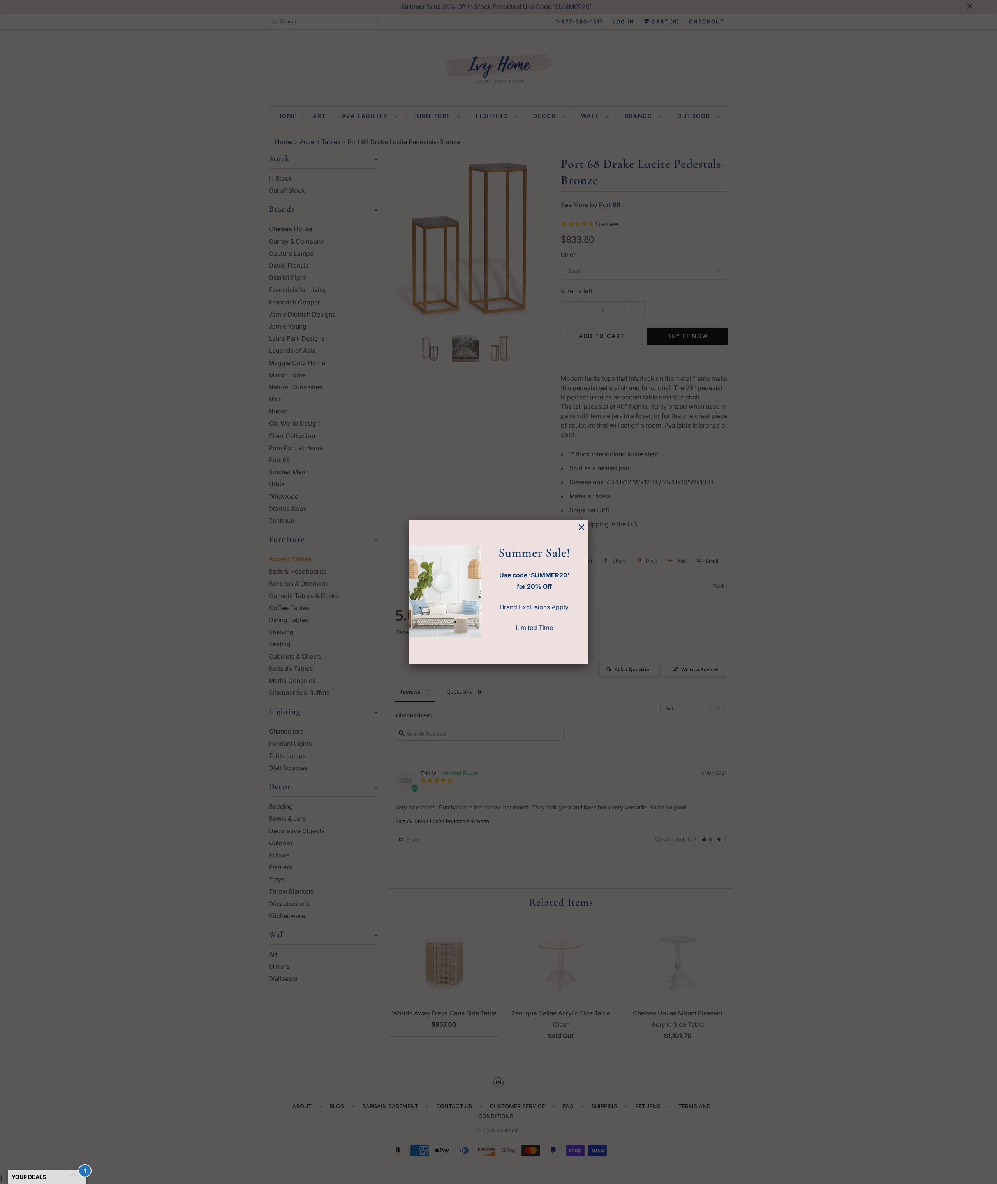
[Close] (581, 527)
